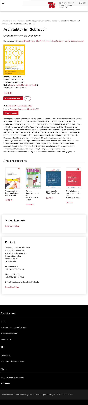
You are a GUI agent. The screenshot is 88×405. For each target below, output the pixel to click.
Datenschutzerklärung (13, 327)
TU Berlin (6, 355)
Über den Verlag (12, 226)
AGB (3, 322)
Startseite (6, 21)
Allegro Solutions (63, 394)
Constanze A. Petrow (61, 41)
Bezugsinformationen (12, 377)
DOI (5, 106)
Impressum (6, 339)
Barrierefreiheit (9, 333)
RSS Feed (5, 383)
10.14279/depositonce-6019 (19, 106)
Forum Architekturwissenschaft (22, 85)
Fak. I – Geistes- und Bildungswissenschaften (31, 21)
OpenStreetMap (12, 287)
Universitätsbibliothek (13, 361)
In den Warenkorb (13, 98)
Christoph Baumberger (25, 41)
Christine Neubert (43, 41)
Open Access (11, 113)
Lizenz (6, 109)
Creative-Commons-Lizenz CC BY (24, 109)
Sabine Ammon (77, 41)
